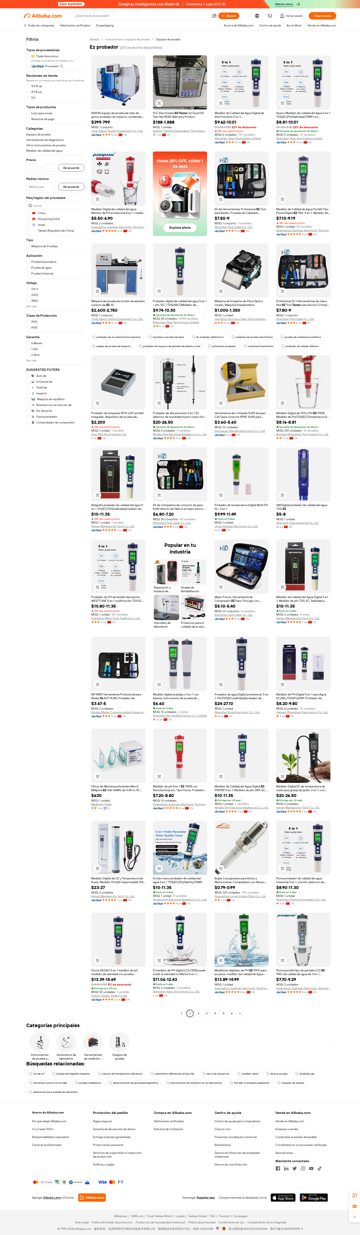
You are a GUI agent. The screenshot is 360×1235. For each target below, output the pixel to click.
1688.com (137, 1216)
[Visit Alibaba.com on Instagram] (302, 1168)
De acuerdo (71, 168)
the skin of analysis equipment (251, 1082)
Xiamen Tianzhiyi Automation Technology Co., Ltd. (180, 131)
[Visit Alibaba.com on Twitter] (294, 1168)
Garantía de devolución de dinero (114, 1129)
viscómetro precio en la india (50, 1082)
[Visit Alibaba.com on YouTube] (311, 1168)
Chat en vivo (223, 1129)
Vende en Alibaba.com (289, 1121)
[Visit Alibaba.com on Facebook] (277, 1168)
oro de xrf (38, 1073)
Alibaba (94, 39)
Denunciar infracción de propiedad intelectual (237, 1154)
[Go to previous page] (181, 1013)
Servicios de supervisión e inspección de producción (117, 1154)
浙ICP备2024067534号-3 (286, 1228)
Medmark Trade (101, 804)
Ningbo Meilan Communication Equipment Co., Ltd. (118, 712)
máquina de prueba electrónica (254, 337)
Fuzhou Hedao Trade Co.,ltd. (109, 995)
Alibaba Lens (52, 1197)
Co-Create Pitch (42, 1129)
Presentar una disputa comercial (236, 1137)
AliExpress (120, 1216)
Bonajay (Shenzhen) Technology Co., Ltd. (302, 434)
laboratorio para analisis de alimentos (55, 1092)
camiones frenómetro (261, 346)
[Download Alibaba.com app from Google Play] (314, 1197)
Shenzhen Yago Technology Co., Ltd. (176, 991)
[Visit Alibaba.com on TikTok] (319, 1168)
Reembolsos (223, 1145)
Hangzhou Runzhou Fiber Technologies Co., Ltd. (242, 319)
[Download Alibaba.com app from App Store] (283, 1197)
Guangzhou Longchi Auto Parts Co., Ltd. (240, 896)
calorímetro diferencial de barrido (174, 1073)
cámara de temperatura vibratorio (122, 1073)
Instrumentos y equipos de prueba (127, 39)
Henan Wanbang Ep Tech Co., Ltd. (113, 526)
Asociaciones (284, 1152)
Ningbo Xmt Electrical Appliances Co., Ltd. (180, 434)
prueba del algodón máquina (73, 1073)
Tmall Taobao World (159, 1216)
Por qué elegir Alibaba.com (49, 1121)
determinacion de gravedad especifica (135, 1082)
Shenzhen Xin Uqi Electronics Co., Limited (180, 715)
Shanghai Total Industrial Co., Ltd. (297, 523)
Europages (241, 1216)
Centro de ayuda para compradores (237, 1121)
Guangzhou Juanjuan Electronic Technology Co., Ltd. (118, 227)
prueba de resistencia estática (303, 337)
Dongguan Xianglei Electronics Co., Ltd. (240, 431)
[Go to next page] (240, 1013)
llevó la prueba (279, 1073)
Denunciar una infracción (231, 1164)
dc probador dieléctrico (210, 337)
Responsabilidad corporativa (50, 1137)
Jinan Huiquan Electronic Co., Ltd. (236, 526)
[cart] (271, 16)
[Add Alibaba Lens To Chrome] (92, 1197)
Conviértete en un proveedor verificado (301, 1145)
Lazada (180, 1216)
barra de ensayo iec (218, 1073)
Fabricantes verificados (169, 1121)
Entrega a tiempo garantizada (111, 1137)
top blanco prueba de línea (168, 337)
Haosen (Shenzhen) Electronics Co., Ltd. (302, 712)
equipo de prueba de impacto (113, 346)
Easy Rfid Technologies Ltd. (109, 434)
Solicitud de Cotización (168, 1129)
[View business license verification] (218, 1229)
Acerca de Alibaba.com (48, 1112)
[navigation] (55, 527)
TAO (212, 1216)
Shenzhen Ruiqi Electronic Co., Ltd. (237, 712)
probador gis (307, 1073)
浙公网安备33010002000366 (248, 1228)
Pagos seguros (102, 1121)
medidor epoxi (250, 1073)
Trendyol (224, 1216)
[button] (214, 15)
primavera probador (224, 346)
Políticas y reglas (103, 1164)
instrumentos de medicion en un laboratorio (196, 1082)
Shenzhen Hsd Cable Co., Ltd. (233, 227)
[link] (354, 1195)
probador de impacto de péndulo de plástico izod (171, 346)
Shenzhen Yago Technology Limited (238, 138)
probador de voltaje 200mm (302, 346)
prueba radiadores (90, 1082)
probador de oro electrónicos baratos (118, 337)
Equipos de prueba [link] (168, 39)
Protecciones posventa (108, 1145)
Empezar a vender (287, 1129)
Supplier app (206, 1197)
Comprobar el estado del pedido (296, 1137)
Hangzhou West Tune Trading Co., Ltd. (115, 618)
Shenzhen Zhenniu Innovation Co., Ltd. (301, 899)
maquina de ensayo (292, 1082)
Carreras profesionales (47, 1145)
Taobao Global (197, 1216)
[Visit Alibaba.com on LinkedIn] (286, 1168)
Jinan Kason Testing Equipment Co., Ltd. (117, 131)
